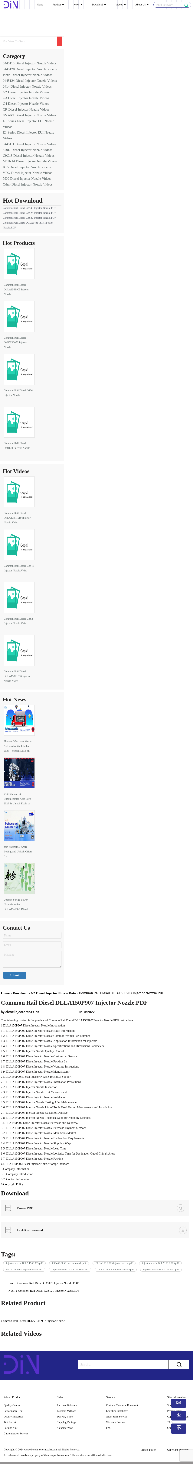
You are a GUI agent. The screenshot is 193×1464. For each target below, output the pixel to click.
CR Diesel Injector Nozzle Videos (26, 109)
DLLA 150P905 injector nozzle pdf (116, 1269)
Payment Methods (66, 1411)
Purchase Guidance (67, 1405)
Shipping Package (66, 1422)
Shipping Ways (65, 1428)
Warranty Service (115, 1422)
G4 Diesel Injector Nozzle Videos (26, 103)
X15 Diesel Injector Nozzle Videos (27, 167)
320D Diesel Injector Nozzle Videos (27, 150)
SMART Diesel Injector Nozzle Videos (29, 115)
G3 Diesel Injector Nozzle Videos (26, 98)
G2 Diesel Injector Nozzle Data (53, 993)
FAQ (108, 1428)
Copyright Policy (13, 1184)
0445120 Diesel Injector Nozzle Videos (30, 69)
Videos (119, 4)
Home (40, 4)
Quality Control (12, 1405)
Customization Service (16, 1433)
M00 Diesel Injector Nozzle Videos (27, 178)
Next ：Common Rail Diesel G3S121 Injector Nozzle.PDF (43, 1290)
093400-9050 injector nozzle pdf (69, 1263)
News (76, 4)
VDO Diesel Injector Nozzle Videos (27, 173)
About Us (140, 4)
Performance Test (13, 1411)
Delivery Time (65, 1416)
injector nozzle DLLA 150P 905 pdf (24, 1263)
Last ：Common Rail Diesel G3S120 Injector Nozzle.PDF (43, 1283)
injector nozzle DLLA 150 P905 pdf (70, 1269)
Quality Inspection (13, 1416)
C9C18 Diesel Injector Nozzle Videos (28, 155)
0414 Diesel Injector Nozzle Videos (27, 86)
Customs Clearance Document (122, 1405)
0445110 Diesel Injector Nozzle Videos (30, 63)
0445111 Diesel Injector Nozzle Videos (29, 144)
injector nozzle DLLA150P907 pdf (161, 1269)
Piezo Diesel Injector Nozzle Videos (27, 75)
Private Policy (148, 1449)
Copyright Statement (178, 1449)
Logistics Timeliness (117, 1411)
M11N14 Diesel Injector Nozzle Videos (30, 161)
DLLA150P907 (83, 1020)
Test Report (10, 1422)
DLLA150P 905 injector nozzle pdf (24, 1269)
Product (57, 4)
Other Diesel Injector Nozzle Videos (28, 184)
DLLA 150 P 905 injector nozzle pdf (114, 1263)
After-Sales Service (116, 1416)
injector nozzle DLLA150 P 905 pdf (160, 1263)
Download (97, 4)
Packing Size (11, 1428)
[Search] (59, 41)
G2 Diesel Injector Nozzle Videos (26, 92)
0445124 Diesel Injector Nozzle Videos (30, 80)
